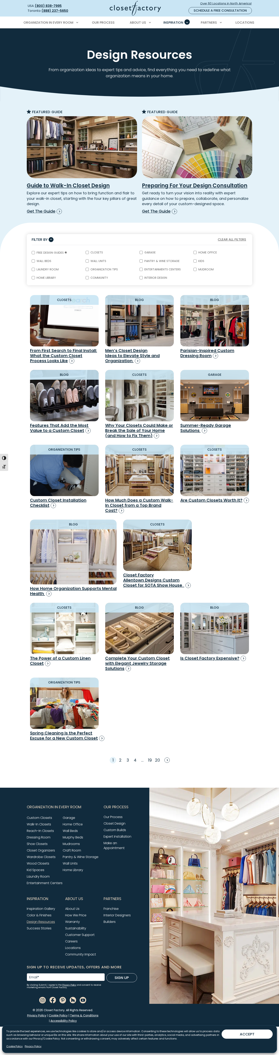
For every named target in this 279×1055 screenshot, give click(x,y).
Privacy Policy (33, 1046)
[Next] (166, 760)
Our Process (113, 817)
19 (150, 760)
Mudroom (206, 269)
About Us (72, 908)
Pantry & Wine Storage (162, 261)
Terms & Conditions (84, 1015)
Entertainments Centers (162, 269)
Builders (110, 921)
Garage (150, 252)
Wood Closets (38, 863)
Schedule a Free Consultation (220, 10)
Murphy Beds (73, 837)
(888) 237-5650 (54, 10)
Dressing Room (38, 837)
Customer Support (80, 934)
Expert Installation (117, 836)
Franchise (111, 908)
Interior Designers (117, 915)
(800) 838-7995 (48, 5)
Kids (201, 261)
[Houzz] (73, 999)
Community (99, 277)
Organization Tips (104, 269)
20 (157, 760)
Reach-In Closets (40, 830)
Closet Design (114, 823)
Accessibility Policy (63, 1021)
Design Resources (41, 921)
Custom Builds (115, 830)
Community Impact (80, 954)
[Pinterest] (62, 999)
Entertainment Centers (44, 883)
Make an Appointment (114, 845)
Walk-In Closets (39, 824)
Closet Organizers (41, 850)
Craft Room (72, 850)
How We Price (75, 915)
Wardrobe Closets (41, 857)
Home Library (46, 277)
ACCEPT (247, 1034)
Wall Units (98, 261)
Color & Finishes (39, 915)
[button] (63, 807)
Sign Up (122, 977)
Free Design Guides (51, 252)
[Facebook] (52, 999)
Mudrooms (71, 844)
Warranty (72, 921)
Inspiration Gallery (41, 908)
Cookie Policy (14, 1046)
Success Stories (39, 928)
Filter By (40, 239)
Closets (96, 252)
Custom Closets (39, 817)
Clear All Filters (232, 239)
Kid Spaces (35, 870)
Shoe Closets (37, 844)
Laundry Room (48, 269)
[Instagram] (42, 999)
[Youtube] (83, 999)
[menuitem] (50, 22)
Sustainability (75, 928)
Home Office (207, 252)
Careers (71, 941)
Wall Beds (44, 261)
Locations (73, 948)
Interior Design (155, 277)
